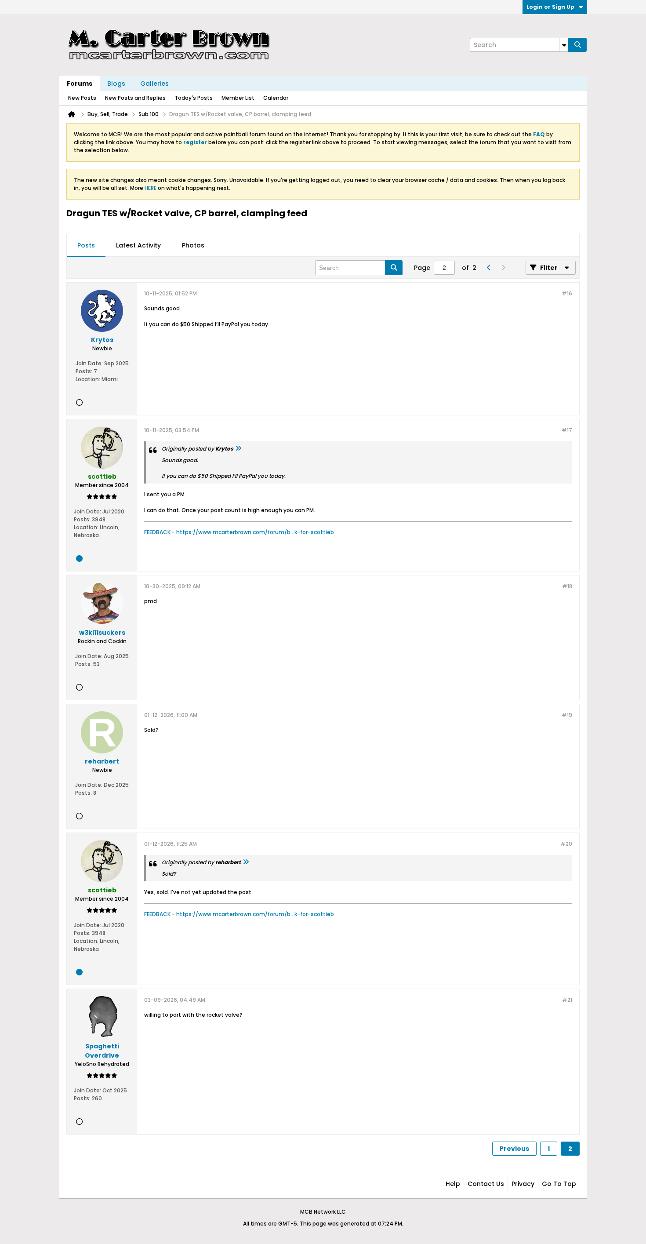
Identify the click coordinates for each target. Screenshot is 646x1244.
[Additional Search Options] (564, 45)
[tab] (86, 245)
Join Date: (89, 363)
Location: (88, 379)
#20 (566, 844)
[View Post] (238, 448)
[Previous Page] (488, 268)
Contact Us (486, 1183)
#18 (567, 586)
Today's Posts (193, 98)
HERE (150, 188)
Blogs (116, 83)
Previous (514, 1148)
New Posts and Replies (135, 98)
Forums (79, 83)
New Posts (82, 98)
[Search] (577, 45)
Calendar (275, 98)
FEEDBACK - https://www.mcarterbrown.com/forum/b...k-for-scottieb (239, 532)
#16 (567, 293)
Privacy (523, 1183)
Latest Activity (138, 245)
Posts (86, 245)
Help (453, 1183)
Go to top (559, 1183)
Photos (193, 245)
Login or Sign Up (550, 7)
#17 (567, 430)
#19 (567, 715)
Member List (237, 98)
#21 (567, 1000)
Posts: (84, 371)
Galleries (154, 83)
